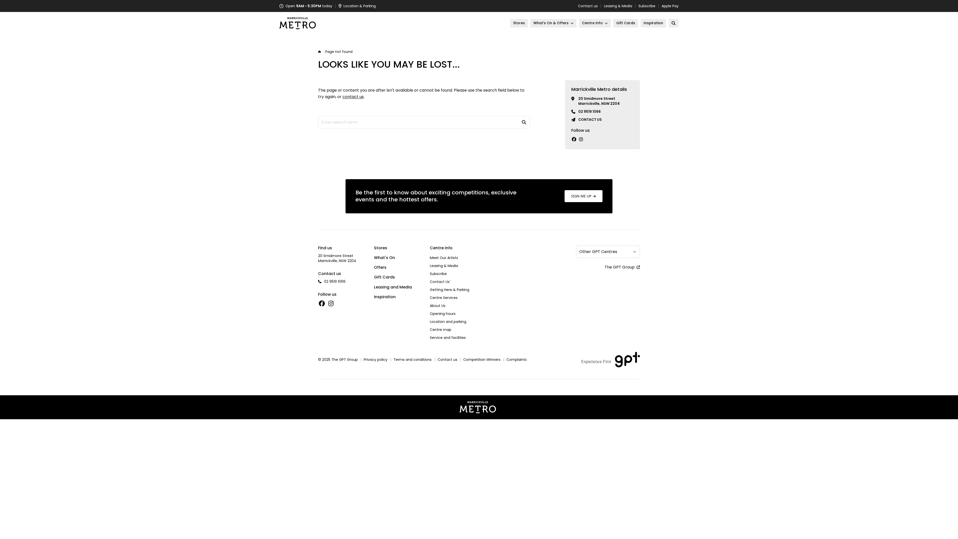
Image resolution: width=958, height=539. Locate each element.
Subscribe (646, 5)
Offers (380, 267)
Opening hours (443, 313)
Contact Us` (440, 281)
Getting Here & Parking (449, 289)
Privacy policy (375, 359)
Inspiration (385, 296)
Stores (380, 248)
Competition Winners (481, 359)
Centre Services (444, 297)
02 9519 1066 (589, 111)
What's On (384, 257)
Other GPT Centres (598, 252)
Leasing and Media (393, 287)
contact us (353, 97)
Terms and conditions (412, 359)
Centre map (440, 329)
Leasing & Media (618, 5)
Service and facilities (448, 337)
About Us (437, 305)
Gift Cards (384, 277)
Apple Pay (670, 5)
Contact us (588, 5)
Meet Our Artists (444, 257)
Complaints (516, 359)
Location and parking (448, 321)
